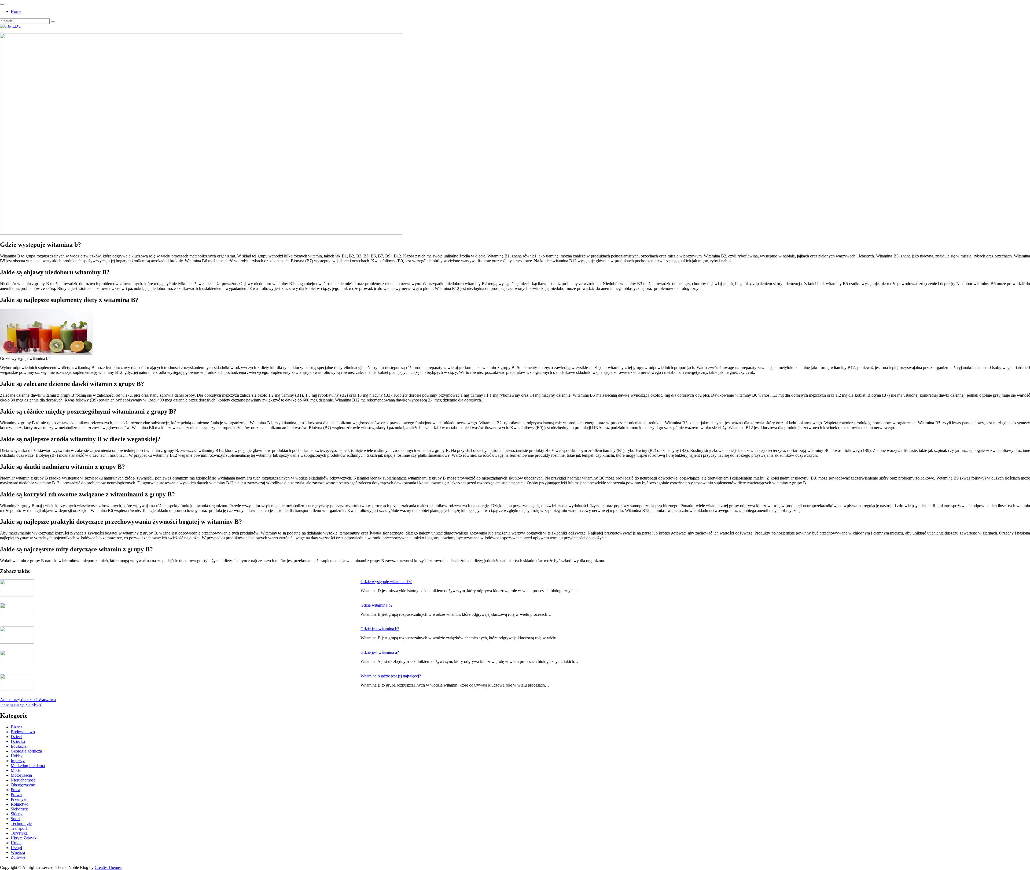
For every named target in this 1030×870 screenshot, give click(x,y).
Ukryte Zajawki (24, 838)
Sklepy (17, 814)
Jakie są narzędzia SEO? (21, 704)
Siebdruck (19, 809)
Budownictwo (23, 731)
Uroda (16, 842)
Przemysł (18, 799)
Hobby (17, 756)
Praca (15, 789)
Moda (16, 770)
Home (16, 11)
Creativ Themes (108, 867)
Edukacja (19, 746)
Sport (15, 818)
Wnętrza (18, 852)
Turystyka (19, 833)
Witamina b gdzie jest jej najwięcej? (390, 676)
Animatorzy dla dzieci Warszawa (28, 699)
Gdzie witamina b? (376, 605)
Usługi (16, 847)
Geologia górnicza (26, 751)
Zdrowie (18, 857)
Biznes (16, 727)
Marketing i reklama (28, 765)
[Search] (53, 22)
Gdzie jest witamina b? (379, 628)
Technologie (21, 823)
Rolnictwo (19, 804)
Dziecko (18, 741)
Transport (19, 828)
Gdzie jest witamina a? (379, 652)
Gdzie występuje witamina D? (386, 581)
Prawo (16, 794)
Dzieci (16, 736)
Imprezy (18, 760)
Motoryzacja (21, 775)
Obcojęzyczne (23, 785)
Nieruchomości (23, 780)
